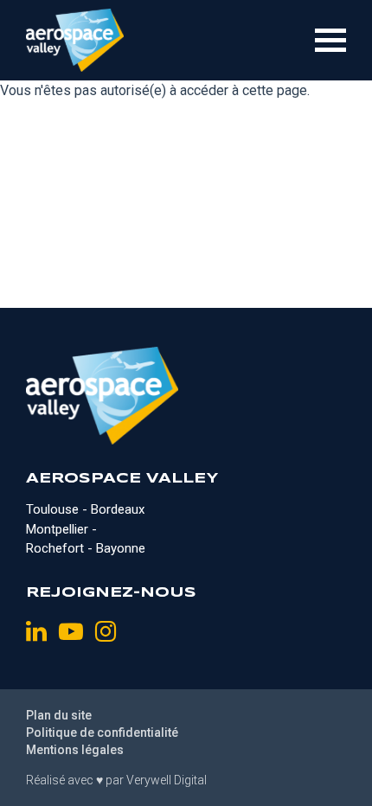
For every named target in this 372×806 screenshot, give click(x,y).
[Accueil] (75, 40)
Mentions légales (75, 750)
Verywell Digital (166, 780)
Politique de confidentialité (102, 732)
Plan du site (59, 715)
